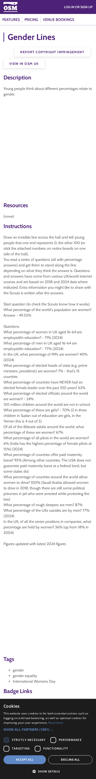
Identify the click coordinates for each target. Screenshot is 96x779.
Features (11, 19)
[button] (48, 729)
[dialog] (48, 739)
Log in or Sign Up (78, 7)
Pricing (31, 19)
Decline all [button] (70, 760)
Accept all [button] (24, 760)
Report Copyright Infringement (52, 52)
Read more (55, 723)
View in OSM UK (24, 64)
